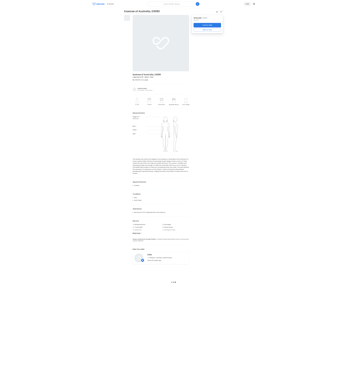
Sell (248, 4)
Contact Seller (207, 25)
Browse (111, 4)
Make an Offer (207, 30)
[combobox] (173, 4)
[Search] (197, 4)
